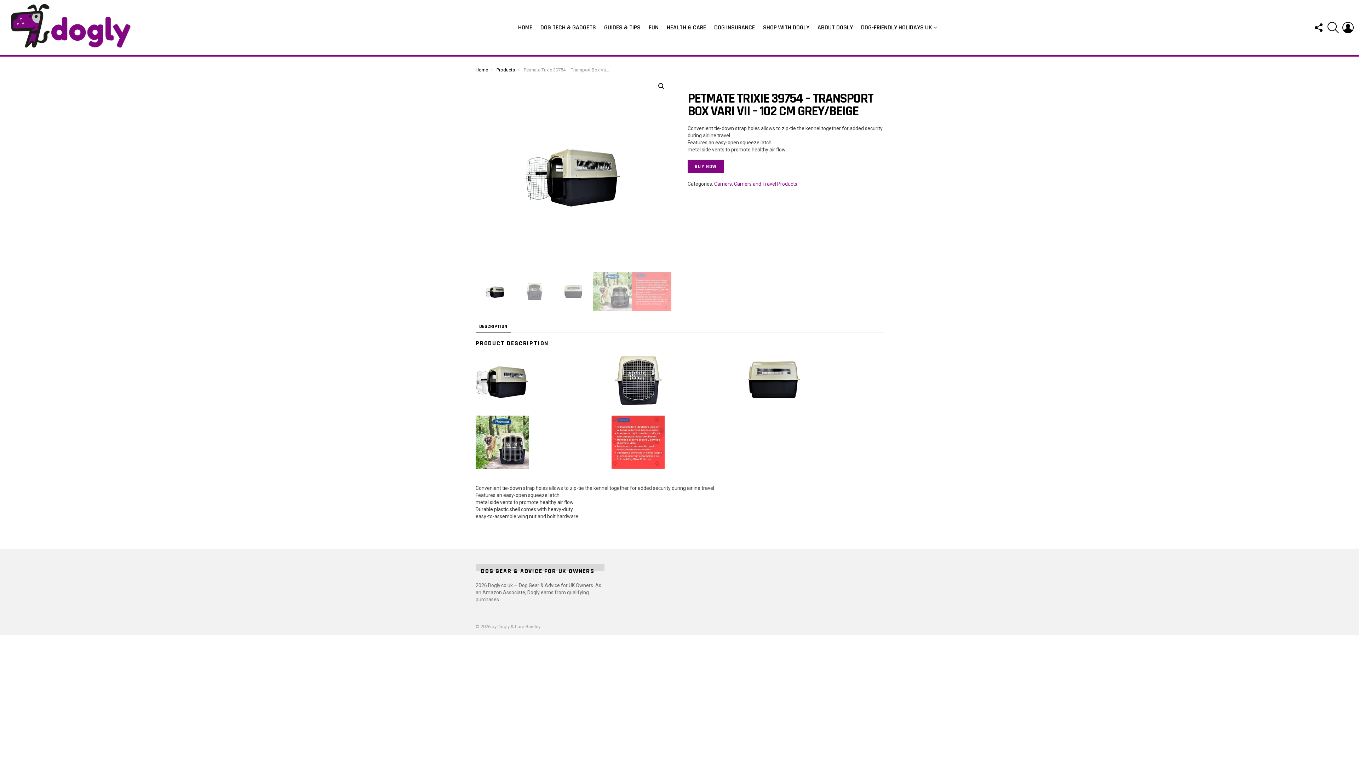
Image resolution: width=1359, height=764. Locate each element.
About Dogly (835, 27)
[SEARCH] (1333, 27)
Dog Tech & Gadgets (568, 27)
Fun (654, 27)
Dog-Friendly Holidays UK (896, 27)
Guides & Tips (622, 27)
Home (525, 27)
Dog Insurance (734, 27)
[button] (661, 86)
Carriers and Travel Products (765, 184)
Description (493, 326)
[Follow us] (1318, 27)
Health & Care (686, 27)
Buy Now (706, 166)
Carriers (723, 184)
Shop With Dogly (786, 27)
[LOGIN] (1348, 27)
